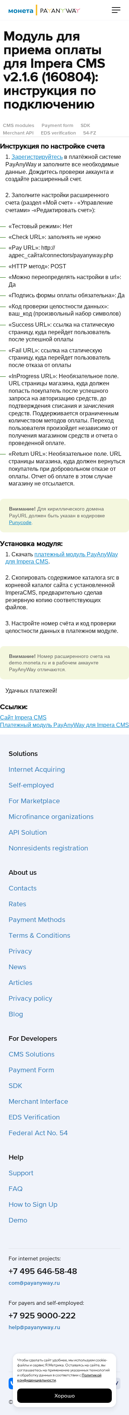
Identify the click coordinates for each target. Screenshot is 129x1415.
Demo (18, 1220)
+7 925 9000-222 (42, 1316)
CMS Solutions (31, 1054)
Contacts (23, 888)
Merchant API (18, 133)
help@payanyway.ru (34, 1327)
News (17, 967)
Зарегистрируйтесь (37, 157)
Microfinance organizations (51, 817)
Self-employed (31, 785)
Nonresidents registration (48, 848)
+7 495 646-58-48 (43, 1271)
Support (21, 1173)
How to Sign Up (33, 1204)
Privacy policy (30, 998)
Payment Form (31, 1070)
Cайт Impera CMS (23, 717)
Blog (16, 1014)
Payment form (57, 125)
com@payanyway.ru (34, 1283)
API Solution (28, 832)
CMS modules (18, 125)
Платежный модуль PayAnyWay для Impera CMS (64, 725)
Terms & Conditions (39, 935)
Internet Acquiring (37, 769)
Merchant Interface (38, 1101)
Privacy (20, 951)
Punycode (20, 522)
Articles (20, 983)
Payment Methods (37, 920)
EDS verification (58, 133)
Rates (17, 904)
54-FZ (89, 133)
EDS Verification (34, 1117)
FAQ (16, 1189)
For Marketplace (34, 801)
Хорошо (64, 1395)
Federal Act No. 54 (38, 1133)
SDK (85, 125)
